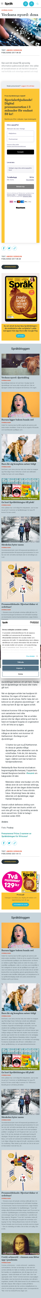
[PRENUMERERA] (25, 3)
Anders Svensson (14, 50)
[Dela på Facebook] (3, 248)
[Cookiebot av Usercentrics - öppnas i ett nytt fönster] (30, 622)
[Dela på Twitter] (9, 248)
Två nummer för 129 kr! (20, 904)
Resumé (30, 773)
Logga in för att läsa (27, 86)
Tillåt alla (20, 662)
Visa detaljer (30, 656)
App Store (21, 336)
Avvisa (20, 674)
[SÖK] (37, 3)
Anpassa (19, 668)
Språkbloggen (7, 10)
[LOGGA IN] (31, 3)
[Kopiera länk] (14, 248)
